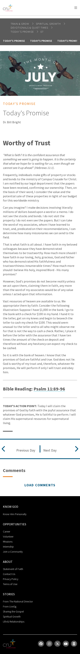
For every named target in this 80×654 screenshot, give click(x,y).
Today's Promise (23, 31)
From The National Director (18, 601)
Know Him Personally (14, 514)
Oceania (34, 17)
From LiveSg (9, 606)
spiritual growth (49, 24)
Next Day (50, 450)
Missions (7, 541)
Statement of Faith (13, 569)
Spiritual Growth (12, 616)
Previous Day (25, 450)
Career (6, 531)
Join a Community (13, 551)
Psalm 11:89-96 (49, 389)
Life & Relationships (13, 621)
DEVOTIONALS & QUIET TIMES (30, 27)
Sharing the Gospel (13, 611)
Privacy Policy (10, 579)
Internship (8, 546)
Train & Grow (20, 24)
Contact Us (9, 574)
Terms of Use (10, 584)
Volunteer (8, 536)
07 (42, 31)
